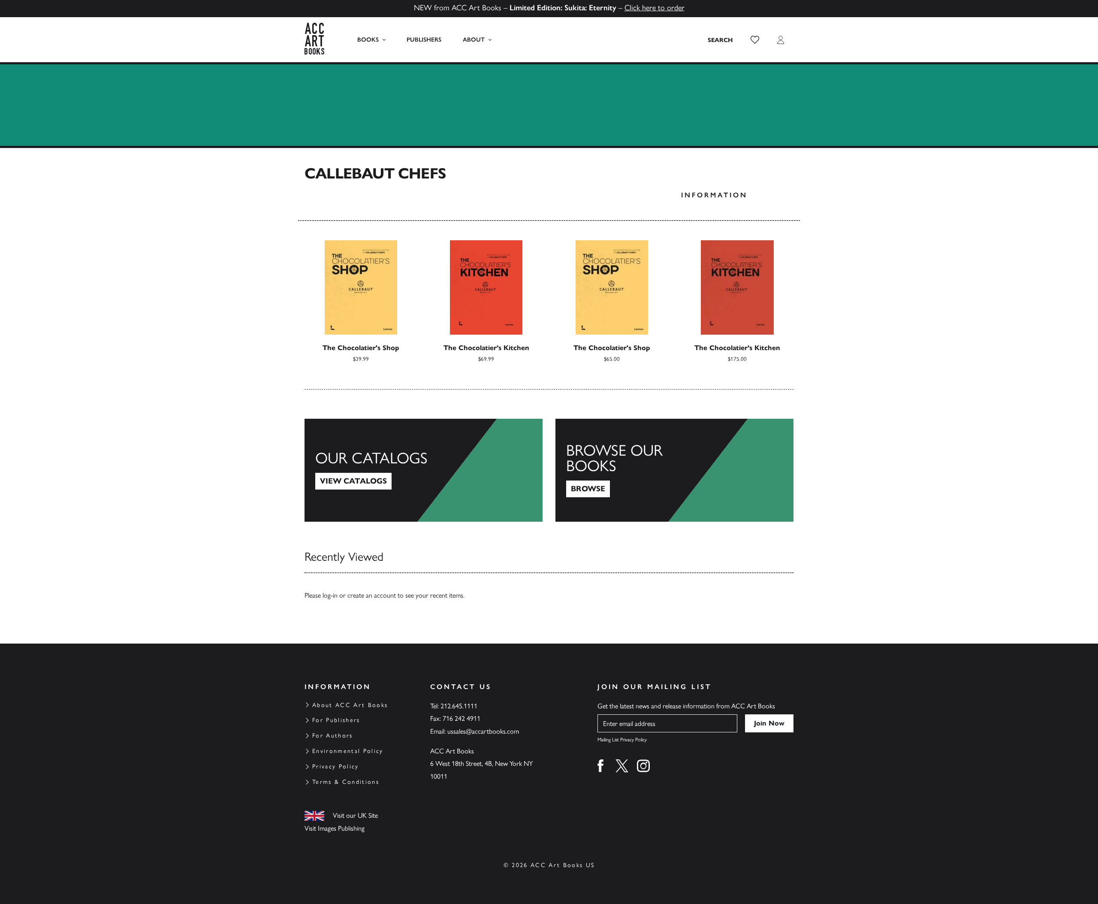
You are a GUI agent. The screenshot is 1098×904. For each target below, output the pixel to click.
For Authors (332, 735)
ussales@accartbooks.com (483, 731)
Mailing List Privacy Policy (622, 740)
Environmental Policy (347, 751)
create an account (371, 595)
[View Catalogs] (424, 470)
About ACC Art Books (350, 705)
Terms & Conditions (345, 782)
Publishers (424, 39)
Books (368, 39)
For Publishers (336, 720)
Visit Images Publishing (335, 828)
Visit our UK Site (355, 815)
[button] (755, 40)
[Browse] (674, 470)
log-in (330, 595)
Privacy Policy (335, 766)
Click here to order (654, 7)
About (474, 39)
